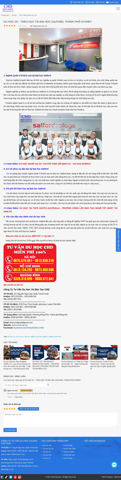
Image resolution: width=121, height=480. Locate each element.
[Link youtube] (15, 477)
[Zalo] (114, 464)
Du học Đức (47, 445)
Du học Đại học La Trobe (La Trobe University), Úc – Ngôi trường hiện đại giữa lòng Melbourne (74, 364)
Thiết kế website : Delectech (111, 477)
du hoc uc (20, 336)
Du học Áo (47, 452)
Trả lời (9, 397)
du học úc (11, 336)
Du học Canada (69, 452)
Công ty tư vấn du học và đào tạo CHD (97, 446)
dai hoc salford (42, 336)
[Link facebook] (2, 477)
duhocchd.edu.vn (20, 325)
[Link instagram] (20, 477)
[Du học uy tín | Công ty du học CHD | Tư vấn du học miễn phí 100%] (8, 8)
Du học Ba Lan (48, 448)
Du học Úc (47, 458)
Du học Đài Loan (69, 455)
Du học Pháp (68, 445)
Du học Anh (47, 455)
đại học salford (30, 336)
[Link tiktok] (6, 477)
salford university (54, 336)
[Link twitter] (11, 477)
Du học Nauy (68, 458)
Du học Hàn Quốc (70, 448)
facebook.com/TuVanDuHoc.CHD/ (29, 328)
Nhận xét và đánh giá (12, 404)
